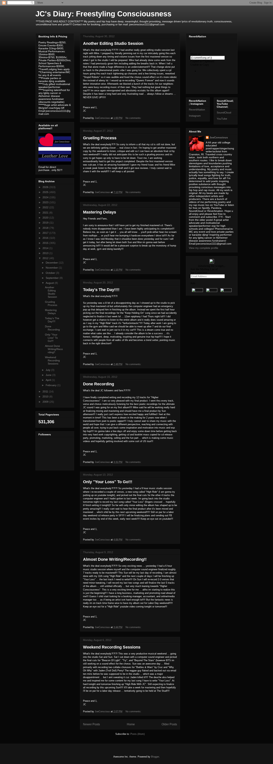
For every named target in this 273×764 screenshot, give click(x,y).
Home (131, 724)
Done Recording (98, 384)
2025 (46, 192)
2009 (46, 401)
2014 (46, 248)
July (48, 369)
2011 (46, 391)
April (49, 379)
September (52, 277)
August (50, 282)
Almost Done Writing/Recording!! (115, 559)
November (52, 267)
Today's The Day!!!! (101, 289)
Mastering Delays (99, 212)
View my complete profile (203, 247)
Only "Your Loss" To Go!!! (107, 481)
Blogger (155, 756)
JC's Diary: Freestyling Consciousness (103, 14)
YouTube (222, 118)
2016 (46, 237)
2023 (46, 202)
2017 (46, 232)
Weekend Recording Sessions (111, 647)
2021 (46, 212)
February (51, 385)
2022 (46, 207)
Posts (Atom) (137, 734)
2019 (46, 222)
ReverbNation (197, 109)
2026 (46, 187)
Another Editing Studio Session (113, 43)
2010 (46, 396)
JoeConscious (218, 137)
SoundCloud (224, 112)
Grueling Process (99, 138)
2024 (46, 197)
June (49, 374)
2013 (46, 253)
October (51, 272)
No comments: (134, 118)
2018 (46, 227)
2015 (46, 242)
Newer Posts (91, 724)
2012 (46, 258)
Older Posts (169, 724)
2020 (46, 217)
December (52, 262)
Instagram (195, 115)
